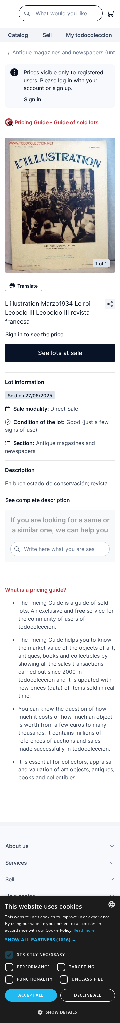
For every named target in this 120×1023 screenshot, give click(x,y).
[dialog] (60, 959)
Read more (84, 930)
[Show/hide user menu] (9, 13)
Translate (27, 286)
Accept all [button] (30, 995)
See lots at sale (60, 352)
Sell (47, 35)
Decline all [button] (87, 995)
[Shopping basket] (111, 13)
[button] (60, 939)
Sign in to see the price (34, 334)
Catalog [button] (18, 35)
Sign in (32, 99)
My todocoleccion (89, 35)
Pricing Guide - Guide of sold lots (57, 122)
